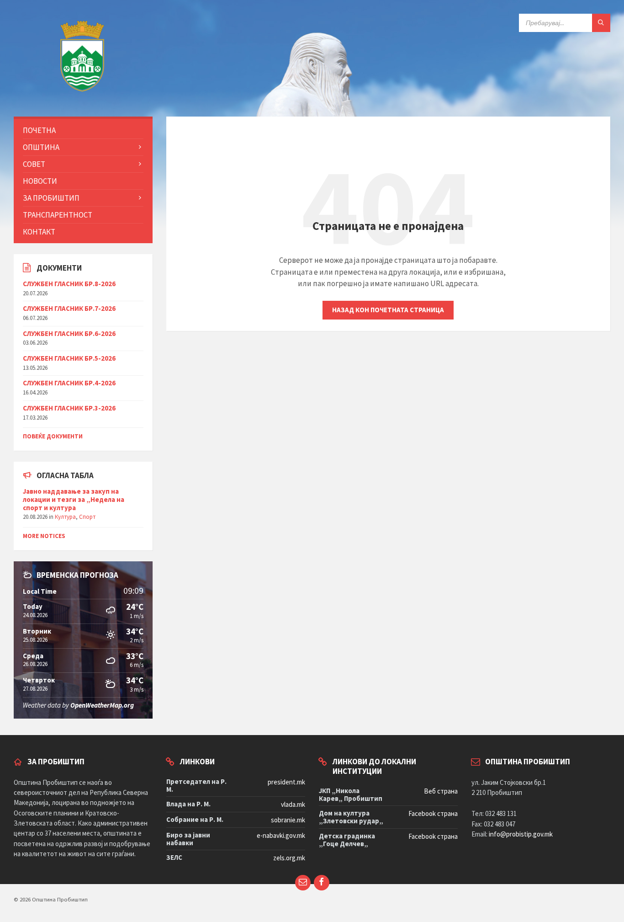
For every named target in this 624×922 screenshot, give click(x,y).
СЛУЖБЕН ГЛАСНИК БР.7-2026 (69, 308)
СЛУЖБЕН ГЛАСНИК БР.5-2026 (69, 358)
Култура (65, 517)
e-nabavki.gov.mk (281, 835)
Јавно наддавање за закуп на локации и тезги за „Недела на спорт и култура (73, 499)
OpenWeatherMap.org (102, 705)
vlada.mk (293, 804)
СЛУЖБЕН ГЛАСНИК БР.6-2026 (69, 333)
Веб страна (441, 791)
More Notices (44, 536)
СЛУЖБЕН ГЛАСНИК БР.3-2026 (69, 408)
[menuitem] (83, 130)
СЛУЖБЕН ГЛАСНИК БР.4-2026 (69, 382)
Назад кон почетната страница (388, 309)
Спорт (87, 517)
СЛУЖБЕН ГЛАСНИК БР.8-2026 (69, 283)
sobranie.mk (288, 819)
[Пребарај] (601, 23)
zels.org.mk (289, 857)
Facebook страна (433, 813)
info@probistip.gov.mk (521, 834)
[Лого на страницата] (82, 98)
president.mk (286, 782)
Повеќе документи (53, 436)
